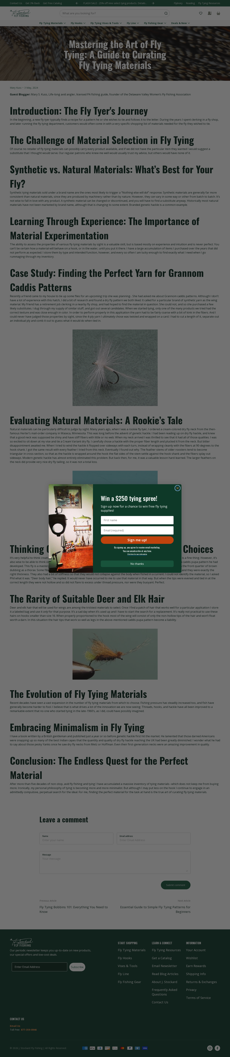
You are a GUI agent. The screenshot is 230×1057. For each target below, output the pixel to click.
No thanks (137, 564)
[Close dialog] (177, 488)
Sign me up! (137, 540)
